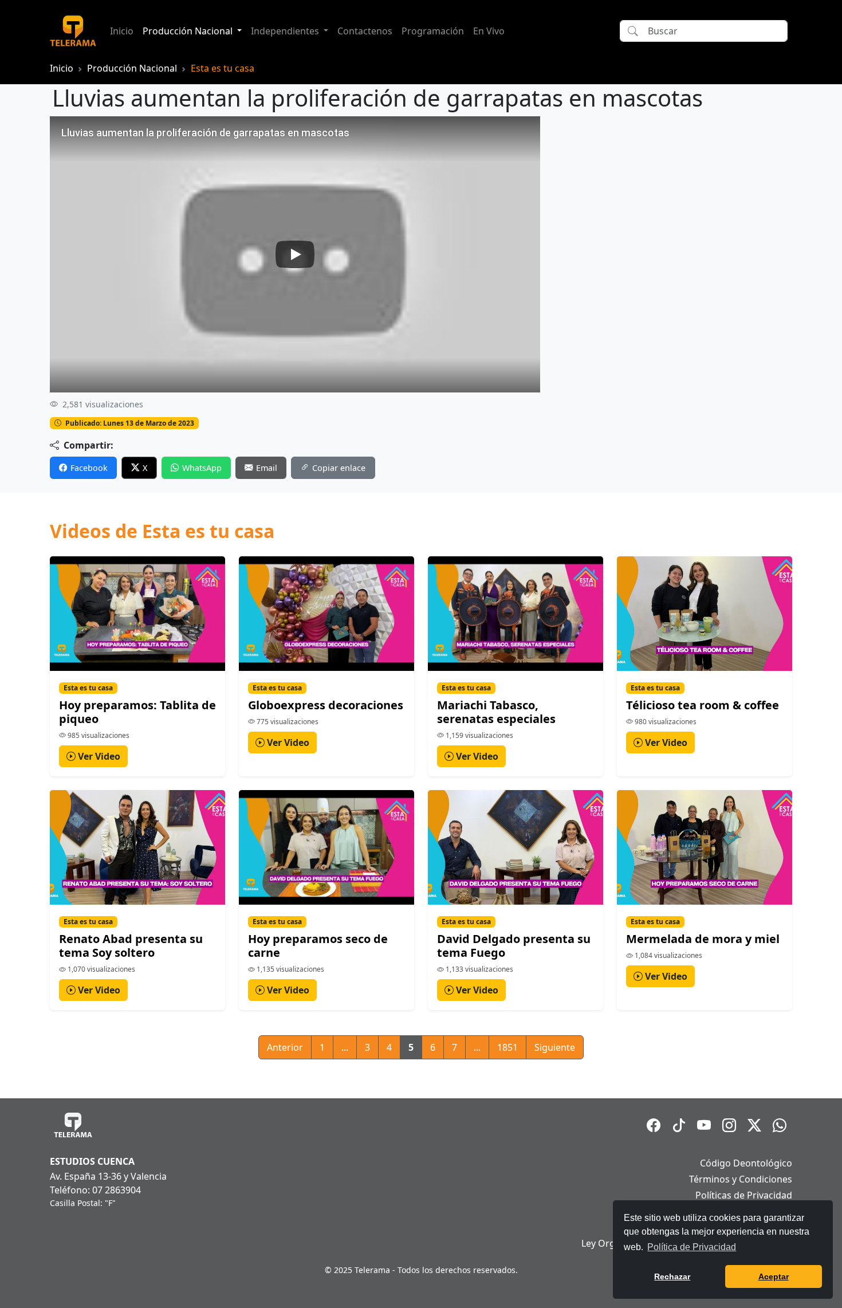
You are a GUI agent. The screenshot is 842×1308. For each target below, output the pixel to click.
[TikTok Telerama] (679, 1125)
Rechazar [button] (672, 1276)
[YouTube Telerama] (704, 1125)
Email (266, 467)
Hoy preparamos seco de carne (318, 945)
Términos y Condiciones (740, 1179)
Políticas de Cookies (749, 1211)
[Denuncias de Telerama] (779, 1125)
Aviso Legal (768, 1227)
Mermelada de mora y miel (703, 938)
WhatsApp (202, 467)
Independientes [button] (286, 31)
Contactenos (364, 31)
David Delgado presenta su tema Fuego (514, 945)
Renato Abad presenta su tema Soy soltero (131, 945)
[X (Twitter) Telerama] (754, 1125)
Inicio (121, 31)
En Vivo (489, 31)
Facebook (89, 467)
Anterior (285, 1047)
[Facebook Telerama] (653, 1125)
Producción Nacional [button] (189, 31)
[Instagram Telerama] (729, 1125)
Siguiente (554, 1047)
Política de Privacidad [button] (691, 1247)
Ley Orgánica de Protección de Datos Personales (686, 1243)
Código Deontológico (746, 1163)
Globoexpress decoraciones (325, 705)
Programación (433, 31)
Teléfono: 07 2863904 (95, 1190)
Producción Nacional (132, 68)
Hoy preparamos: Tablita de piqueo (137, 711)
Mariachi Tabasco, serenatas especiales (496, 711)
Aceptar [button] (773, 1276)
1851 (507, 1047)
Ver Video (98, 756)
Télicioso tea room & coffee (702, 705)
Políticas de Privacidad (743, 1195)
